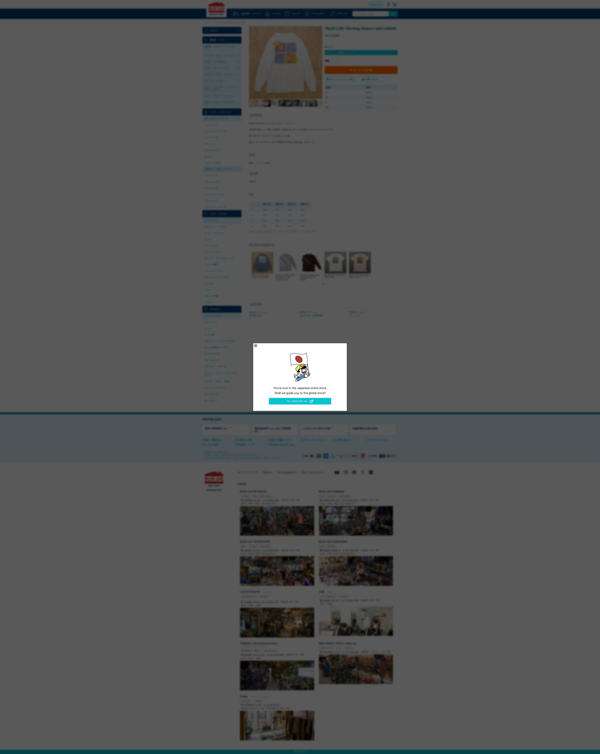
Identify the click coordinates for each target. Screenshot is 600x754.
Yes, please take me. (297, 401)
